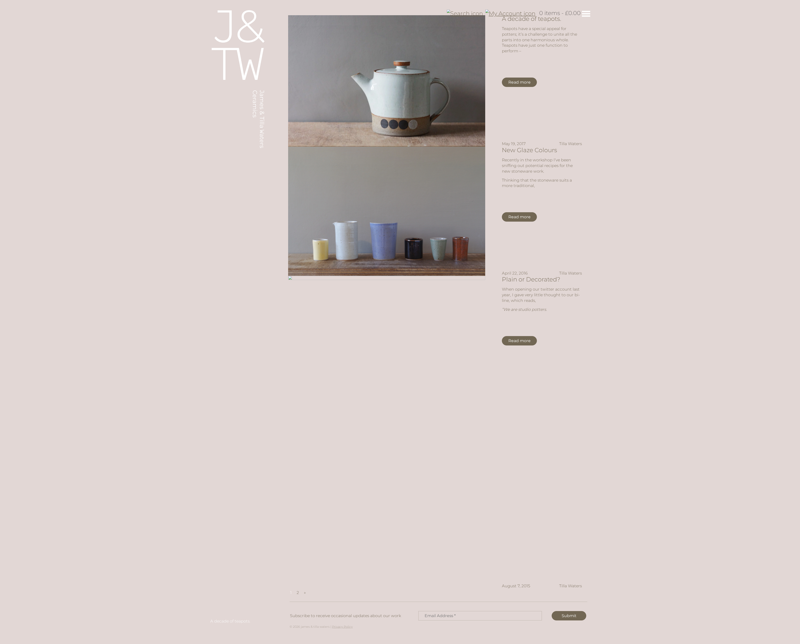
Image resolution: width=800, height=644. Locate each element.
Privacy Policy (342, 627)
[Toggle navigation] (586, 13)
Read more (519, 82)
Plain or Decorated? (531, 279)
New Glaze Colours (529, 150)
